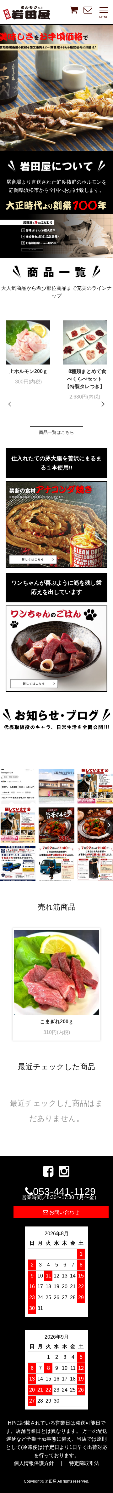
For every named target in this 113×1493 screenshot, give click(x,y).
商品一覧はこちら (56, 432)
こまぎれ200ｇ (56, 1021)
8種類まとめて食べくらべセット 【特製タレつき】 (85, 379)
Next (103, 404)
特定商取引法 (84, 1463)
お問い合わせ (63, 1212)
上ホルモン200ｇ (28, 371)
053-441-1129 (60, 1193)
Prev (10, 404)
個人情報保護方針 (34, 1463)
